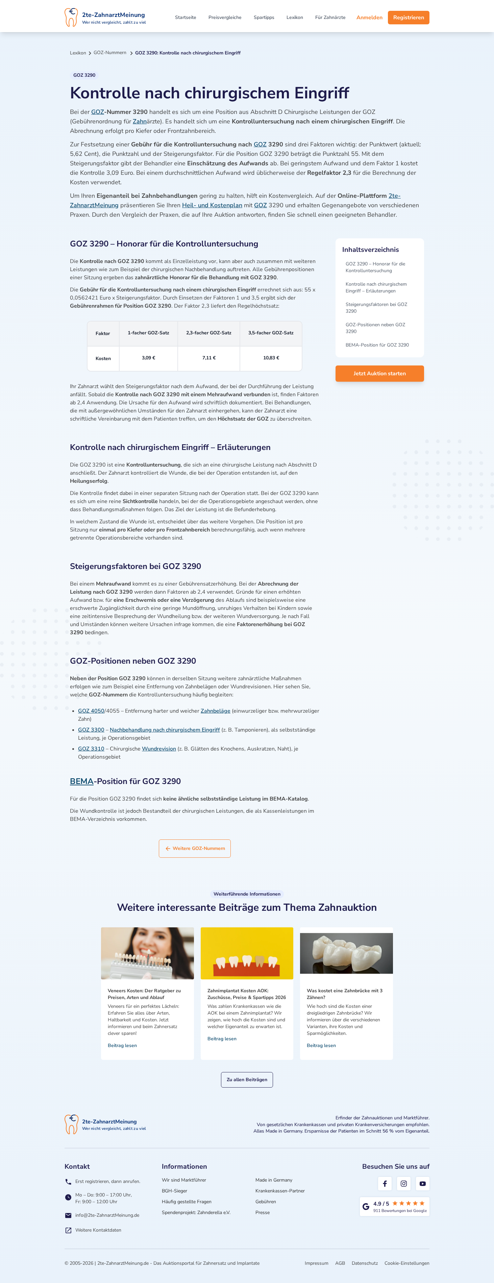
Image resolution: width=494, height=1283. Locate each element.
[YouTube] (422, 1183)
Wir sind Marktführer (184, 1180)
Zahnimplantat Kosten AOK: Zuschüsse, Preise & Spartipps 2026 (246, 994)
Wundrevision (159, 749)
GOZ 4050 (91, 711)
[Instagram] (404, 1183)
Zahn (140, 121)
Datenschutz (365, 1263)
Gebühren (265, 1201)
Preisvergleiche (225, 17)
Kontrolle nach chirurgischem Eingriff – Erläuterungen (376, 287)
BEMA (82, 781)
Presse (262, 1212)
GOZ (97, 112)
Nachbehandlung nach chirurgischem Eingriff (165, 730)
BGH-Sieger (174, 1191)
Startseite (185, 17)
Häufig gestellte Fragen (187, 1201)
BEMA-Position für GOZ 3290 (377, 345)
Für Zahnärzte (330, 17)
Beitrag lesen (122, 1045)
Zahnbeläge (215, 711)
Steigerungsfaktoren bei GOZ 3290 (376, 307)
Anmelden (369, 17)
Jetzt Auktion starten (380, 373)
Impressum (316, 1263)
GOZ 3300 (91, 730)
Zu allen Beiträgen (247, 1079)
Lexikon (295, 17)
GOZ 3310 (91, 749)
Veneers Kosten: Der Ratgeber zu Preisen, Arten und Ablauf (144, 994)
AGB (340, 1263)
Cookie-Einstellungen (407, 1263)
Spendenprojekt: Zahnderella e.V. (196, 1212)
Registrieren (408, 17)
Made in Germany (273, 1180)
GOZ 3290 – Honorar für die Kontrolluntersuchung (375, 267)
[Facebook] (385, 1183)
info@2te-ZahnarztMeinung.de (107, 1215)
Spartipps (264, 17)
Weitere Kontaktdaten (98, 1230)
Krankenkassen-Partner (280, 1191)
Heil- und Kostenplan (212, 205)
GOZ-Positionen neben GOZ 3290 (375, 328)
